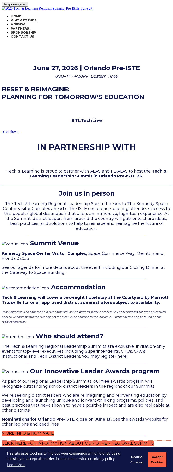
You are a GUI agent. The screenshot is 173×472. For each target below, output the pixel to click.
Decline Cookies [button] (136, 459)
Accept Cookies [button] (157, 459)
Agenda (18, 24)
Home (16, 16)
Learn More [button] (16, 465)
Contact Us (22, 37)
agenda (26, 267)
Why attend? (24, 20)
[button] (28, 433)
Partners (20, 28)
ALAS (95, 171)
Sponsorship (23, 32)
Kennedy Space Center (26, 253)
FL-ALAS (119, 171)
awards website (145, 419)
